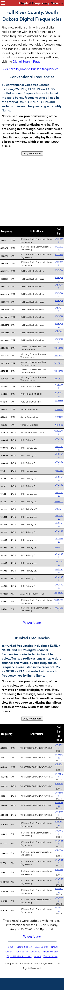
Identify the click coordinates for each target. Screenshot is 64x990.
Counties (35, 951)
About (37, 956)
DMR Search (41, 946)
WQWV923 (58, 432)
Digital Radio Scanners (19, 956)
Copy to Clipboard (32, 153)
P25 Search (22, 951)
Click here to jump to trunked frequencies (30, 69)
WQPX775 (59, 540)
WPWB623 (59, 823)
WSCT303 (58, 347)
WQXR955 (59, 240)
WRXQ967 (59, 271)
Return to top (32, 622)
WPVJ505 (59, 509)
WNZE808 (59, 440)
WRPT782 (59, 409)
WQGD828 (58, 601)
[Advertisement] (32, 191)
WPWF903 (59, 880)
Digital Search (24, 946)
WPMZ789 (59, 746)
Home (9, 946)
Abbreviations (50, 951)
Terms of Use (51, 956)
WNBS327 (58, 470)
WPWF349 (59, 842)
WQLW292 (59, 386)
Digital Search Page (26, 61)
